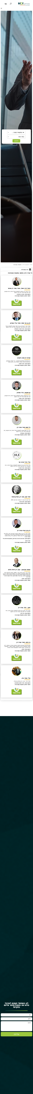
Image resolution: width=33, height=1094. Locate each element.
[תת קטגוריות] (30, 270)
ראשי (31, 264)
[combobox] (16, 132)
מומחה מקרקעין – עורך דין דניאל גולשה (19, 569)
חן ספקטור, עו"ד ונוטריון (23, 392)
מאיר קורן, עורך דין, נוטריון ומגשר (21, 497)
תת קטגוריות (24, 269)
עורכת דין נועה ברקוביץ (23, 358)
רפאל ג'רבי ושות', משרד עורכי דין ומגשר (19, 288)
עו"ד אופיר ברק (26, 678)
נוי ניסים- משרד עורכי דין (23, 642)
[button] (5, 3)
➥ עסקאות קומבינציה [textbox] (17, 132)
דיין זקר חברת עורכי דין (23, 530)
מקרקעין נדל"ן (26, 264)
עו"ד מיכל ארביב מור (24, 462)
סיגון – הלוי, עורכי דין (24, 607)
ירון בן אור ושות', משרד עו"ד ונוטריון (20, 323)
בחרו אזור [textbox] (21, 137)
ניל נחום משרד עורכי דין (23, 427)
